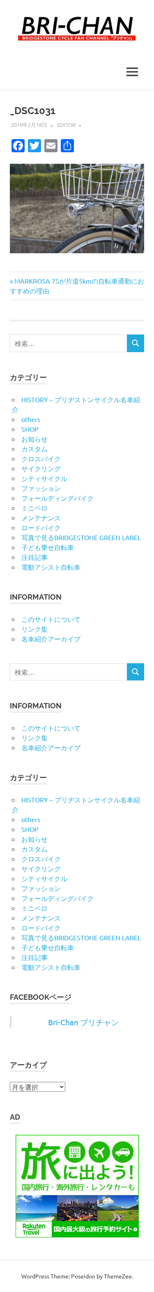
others (30, 419)
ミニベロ (34, 508)
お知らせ (34, 439)
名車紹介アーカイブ (50, 639)
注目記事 (34, 557)
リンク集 (34, 629)
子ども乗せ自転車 (47, 547)
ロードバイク (41, 527)
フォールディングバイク (57, 498)
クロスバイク (41, 458)
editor (66, 124)
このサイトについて (50, 619)
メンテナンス (41, 517)
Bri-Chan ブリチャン (83, 1022)
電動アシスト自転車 (50, 567)
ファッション (41, 488)
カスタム (34, 448)
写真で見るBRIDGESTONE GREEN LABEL (81, 537)
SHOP (30, 429)
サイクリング (41, 468)
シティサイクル (44, 478)
